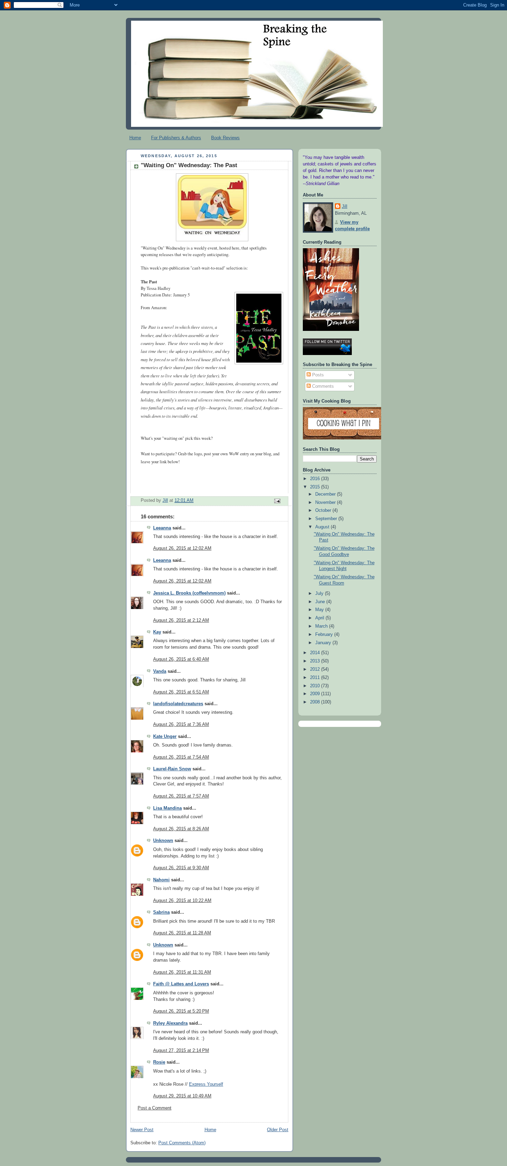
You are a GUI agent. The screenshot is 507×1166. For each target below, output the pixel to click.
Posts (317, 375)
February (324, 634)
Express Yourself (206, 1084)
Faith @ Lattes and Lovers (181, 984)
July (320, 593)
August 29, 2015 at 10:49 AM (182, 1096)
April (320, 618)
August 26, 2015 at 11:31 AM (182, 972)
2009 (315, 693)
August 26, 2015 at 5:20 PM (181, 1011)
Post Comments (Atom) (182, 1142)
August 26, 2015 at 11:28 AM (182, 933)
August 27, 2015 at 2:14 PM (181, 1050)
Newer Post (141, 1129)
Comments (322, 386)
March (322, 626)
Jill (344, 206)
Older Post (277, 1129)
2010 (315, 685)
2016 (315, 478)
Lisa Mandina (167, 808)
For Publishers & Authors (176, 137)
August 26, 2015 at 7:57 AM (181, 796)
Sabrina (161, 912)
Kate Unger (165, 736)
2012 (315, 669)
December (326, 494)
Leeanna (162, 528)
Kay (157, 632)
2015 (315, 487)
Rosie (159, 1062)
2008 (315, 702)
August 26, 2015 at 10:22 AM (182, 900)
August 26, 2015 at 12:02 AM (182, 548)
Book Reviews (225, 137)
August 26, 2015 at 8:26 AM (181, 829)
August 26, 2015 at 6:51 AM (181, 692)
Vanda (159, 671)
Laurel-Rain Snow (172, 769)
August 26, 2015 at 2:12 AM (181, 620)
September (326, 518)
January (323, 642)
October (323, 510)
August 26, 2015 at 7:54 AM (181, 757)
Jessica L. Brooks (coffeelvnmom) (189, 593)
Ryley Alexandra (170, 1023)
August (323, 527)
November (326, 502)
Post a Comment (154, 1108)
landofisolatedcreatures (178, 703)
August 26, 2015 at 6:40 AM (181, 659)
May (320, 609)
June (320, 601)
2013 (315, 661)
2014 (315, 652)
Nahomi (161, 880)
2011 (315, 677)
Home (135, 137)
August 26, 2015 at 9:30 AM (181, 867)
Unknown (163, 840)
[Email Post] (277, 500)
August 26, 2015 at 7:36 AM (181, 724)
